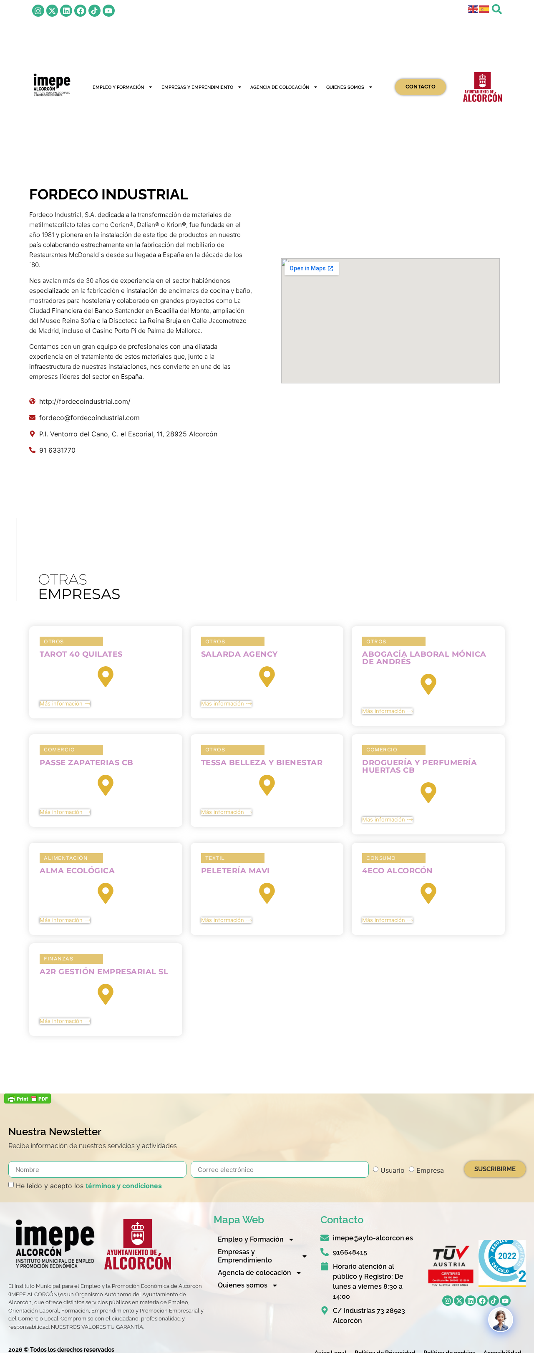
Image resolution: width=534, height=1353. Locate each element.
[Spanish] (484, 8)
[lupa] (497, 9)
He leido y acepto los (89, 1186)
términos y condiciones (124, 1186)
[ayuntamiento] (482, 86)
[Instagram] (38, 11)
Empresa (430, 1170)
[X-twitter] (52, 11)
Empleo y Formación (118, 87)
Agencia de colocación (279, 87)
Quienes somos (345, 87)
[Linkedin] (66, 11)
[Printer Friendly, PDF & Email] (27, 1101)
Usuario (392, 1170)
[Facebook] (80, 11)
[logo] (51, 84)
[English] (473, 8)
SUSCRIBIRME (495, 1169)
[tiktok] (94, 11)
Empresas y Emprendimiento (197, 87)
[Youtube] (109, 11)
